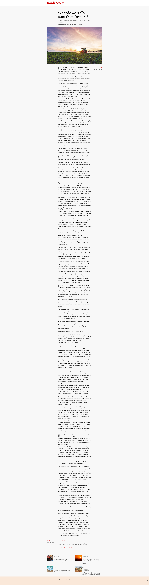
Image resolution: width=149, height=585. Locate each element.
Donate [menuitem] (94, 2)
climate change (64, 547)
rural (75, 547)
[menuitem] (101, 2)
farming (69, 547)
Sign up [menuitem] (99, 2)
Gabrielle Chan (62, 24)
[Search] (101, 4)
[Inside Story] (56, 3)
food (72, 547)
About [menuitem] (91, 2)
